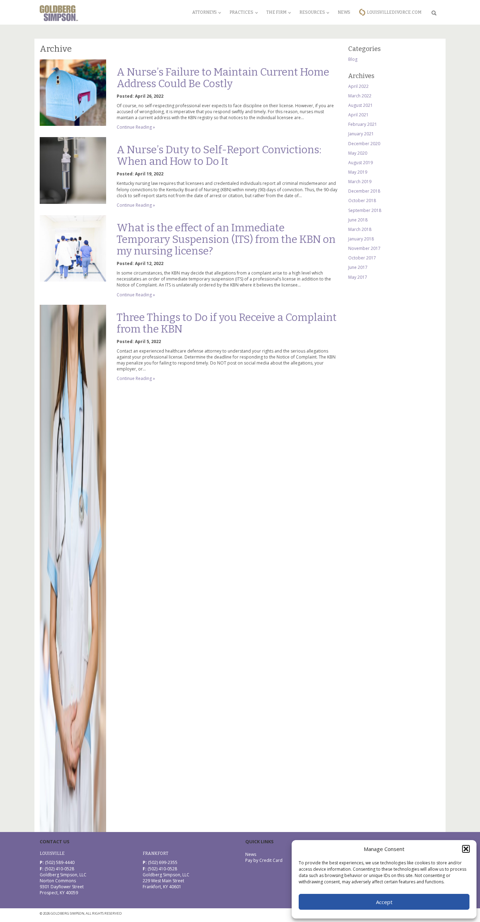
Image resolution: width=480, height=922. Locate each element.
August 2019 (360, 163)
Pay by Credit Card (264, 860)
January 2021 (361, 134)
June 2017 (358, 267)
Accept (384, 901)
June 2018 (358, 220)
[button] (465, 848)
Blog (352, 59)
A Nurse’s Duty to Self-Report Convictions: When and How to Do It (219, 155)
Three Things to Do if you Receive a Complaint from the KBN (227, 323)
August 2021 (360, 105)
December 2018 (364, 191)
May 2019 (357, 172)
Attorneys (204, 12)
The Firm (276, 12)
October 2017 (362, 258)
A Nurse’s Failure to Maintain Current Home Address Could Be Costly (223, 78)
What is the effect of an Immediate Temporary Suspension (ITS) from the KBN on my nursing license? (226, 239)
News (344, 12)
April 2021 (358, 115)
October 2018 (362, 201)
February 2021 (362, 124)
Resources (312, 12)
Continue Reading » (136, 127)
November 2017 (364, 248)
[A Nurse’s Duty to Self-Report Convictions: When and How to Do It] (73, 170)
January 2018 (361, 239)
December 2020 (364, 144)
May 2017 (357, 277)
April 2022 (358, 86)
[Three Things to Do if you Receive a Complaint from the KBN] (73, 568)
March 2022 (359, 96)
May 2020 (357, 153)
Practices (241, 12)
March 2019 (359, 182)
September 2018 (364, 210)
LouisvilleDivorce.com (394, 12)
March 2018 (359, 229)
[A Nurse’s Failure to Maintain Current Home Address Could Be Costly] (73, 92)
